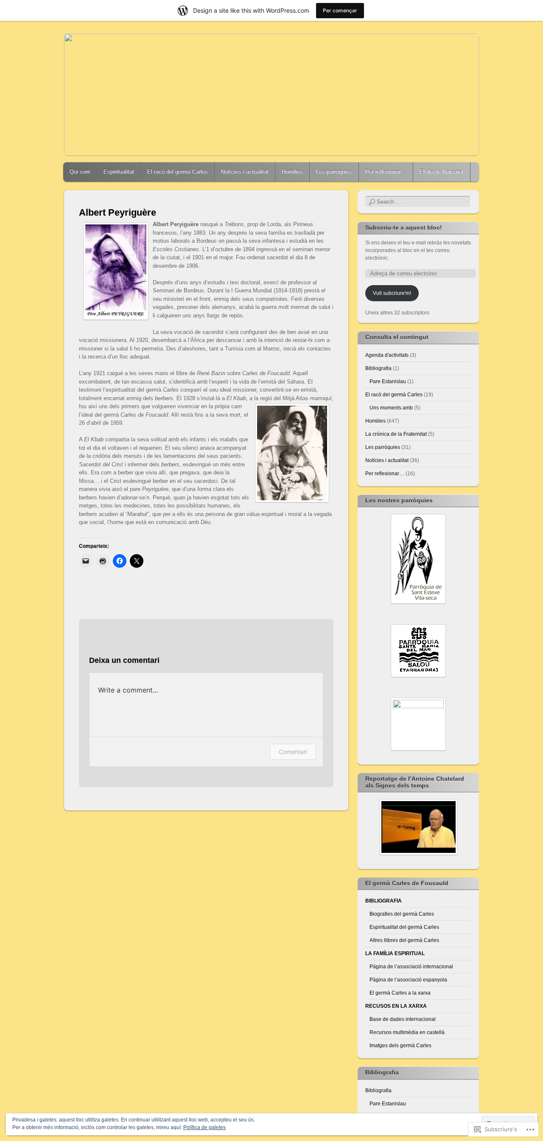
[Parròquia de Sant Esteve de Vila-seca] (418, 559)
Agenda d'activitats (387, 355)
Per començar (340, 10)
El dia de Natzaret (442, 171)
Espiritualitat (119, 171)
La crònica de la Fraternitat (396, 434)
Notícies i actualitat (245, 171)
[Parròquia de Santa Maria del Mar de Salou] (418, 650)
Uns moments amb (391, 408)
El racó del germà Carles (177, 171)
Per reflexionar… (385, 171)
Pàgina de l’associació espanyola (408, 980)
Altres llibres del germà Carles (404, 940)
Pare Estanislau (387, 381)
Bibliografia (378, 368)
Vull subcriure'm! (392, 293)
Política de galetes (204, 1127)
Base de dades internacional (402, 1019)
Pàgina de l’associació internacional (411, 967)
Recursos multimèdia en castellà (407, 1032)
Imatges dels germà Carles (400, 1045)
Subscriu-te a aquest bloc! (403, 227)
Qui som (80, 171)
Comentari (293, 751)
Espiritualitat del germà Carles (404, 927)
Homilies (292, 171)
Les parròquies (334, 171)
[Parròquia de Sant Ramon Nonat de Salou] (418, 724)
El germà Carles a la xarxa (400, 993)
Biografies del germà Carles (401, 914)
